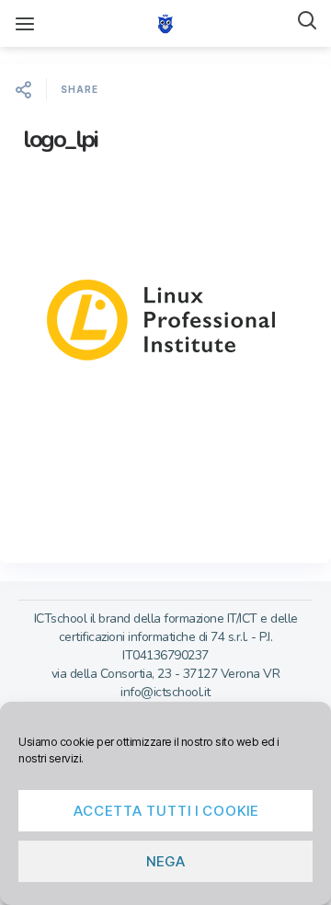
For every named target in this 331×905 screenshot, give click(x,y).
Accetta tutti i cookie (166, 810)
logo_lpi (60, 139)
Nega (166, 861)
